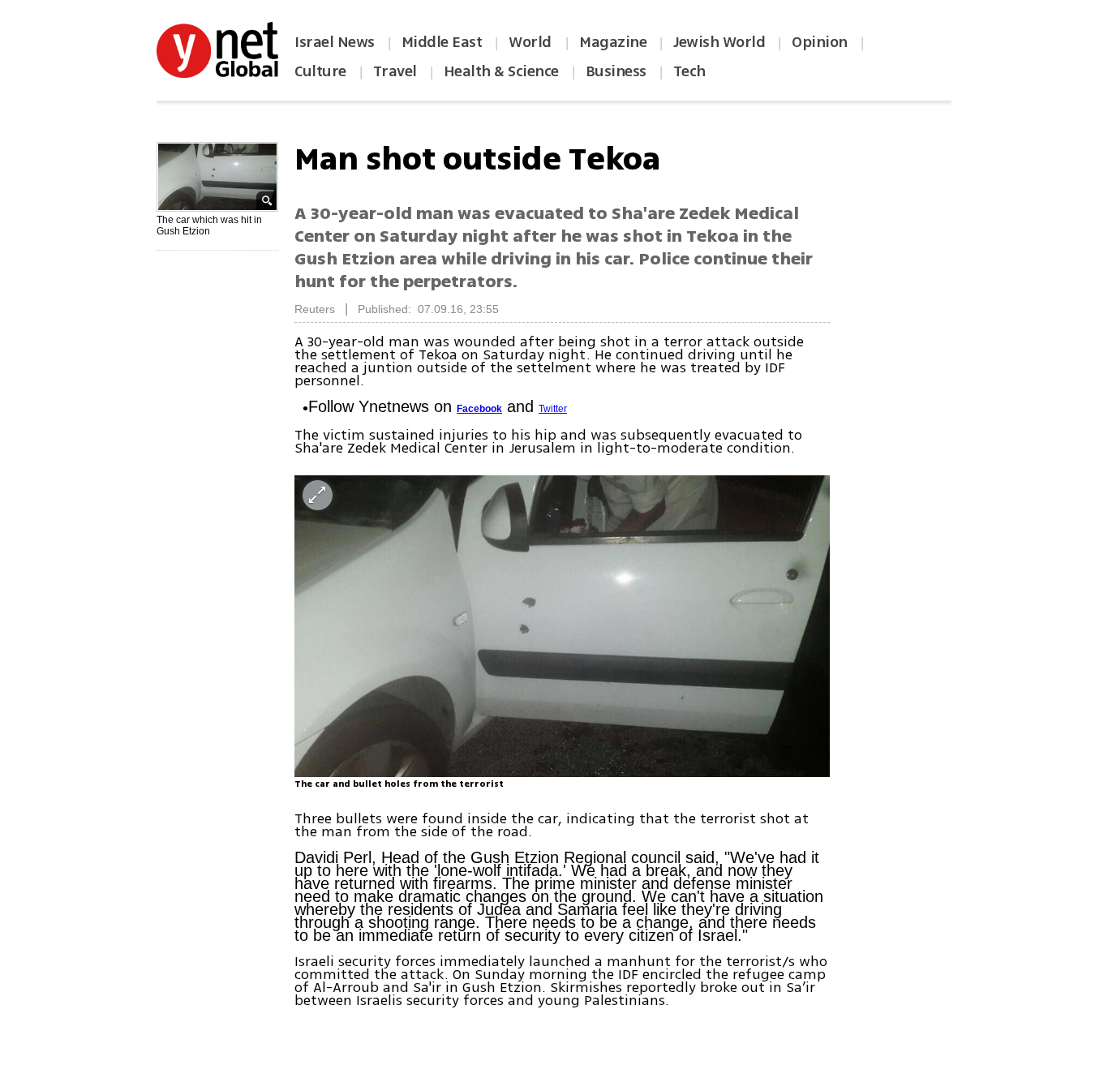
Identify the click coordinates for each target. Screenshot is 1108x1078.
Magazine (612, 42)
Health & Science (501, 71)
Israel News (334, 42)
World (532, 42)
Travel (395, 71)
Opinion (820, 42)
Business (616, 71)
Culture (320, 71)
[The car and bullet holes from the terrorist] (562, 625)
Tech (689, 71)
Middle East (442, 42)
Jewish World (719, 42)
